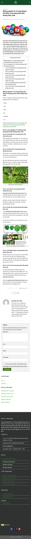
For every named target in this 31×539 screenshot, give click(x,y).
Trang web (5, 357)
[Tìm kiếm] (29, 2)
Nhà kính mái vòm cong (8, 481)
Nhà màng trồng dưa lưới (9, 459)
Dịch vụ (3, 380)
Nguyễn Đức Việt (21, 19)
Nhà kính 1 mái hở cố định (9, 475)
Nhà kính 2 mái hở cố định (9, 478)
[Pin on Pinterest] (18, 293)
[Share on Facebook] (13, 293)
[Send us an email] (17, 529)
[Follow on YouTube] (19, 529)
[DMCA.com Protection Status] (5, 524)
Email (4, 350)
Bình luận (5, 332)
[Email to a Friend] (15, 293)
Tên (4, 344)
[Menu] (2, 2)
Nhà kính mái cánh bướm (9, 484)
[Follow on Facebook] (11, 529)
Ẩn (20, 57)
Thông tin (5, 9)
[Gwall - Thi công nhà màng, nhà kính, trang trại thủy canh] (15, 2)
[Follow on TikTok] (14, 529)
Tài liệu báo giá (6, 503)
